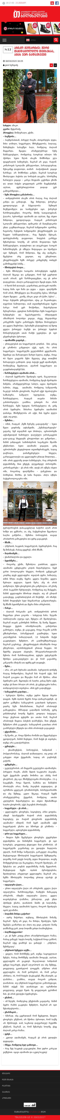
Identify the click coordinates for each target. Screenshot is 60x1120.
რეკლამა (6, 1086)
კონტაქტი (6, 1098)
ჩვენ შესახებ (7, 1080)
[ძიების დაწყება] (56, 40)
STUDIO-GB (34, 1112)
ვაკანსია (6, 1092)
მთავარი (6, 1073)
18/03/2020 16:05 (14, 61)
